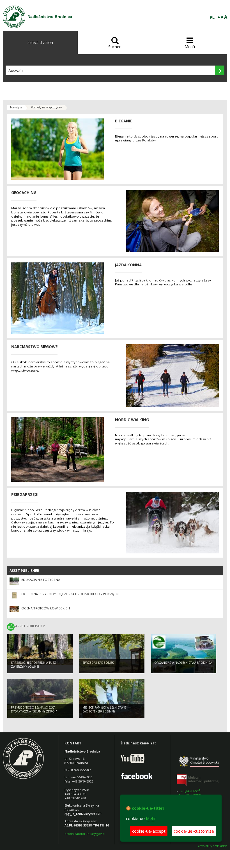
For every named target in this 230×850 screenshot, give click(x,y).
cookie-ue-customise (194, 831)
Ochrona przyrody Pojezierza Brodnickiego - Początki (70, 594)
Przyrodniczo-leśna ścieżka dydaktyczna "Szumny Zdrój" (34, 709)
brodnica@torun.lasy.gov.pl (85, 834)
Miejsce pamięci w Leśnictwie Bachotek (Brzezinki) (104, 709)
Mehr (151, 818)
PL (212, 18)
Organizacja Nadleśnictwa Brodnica (183, 663)
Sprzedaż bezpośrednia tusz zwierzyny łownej (33, 665)
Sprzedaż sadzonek (98, 663)
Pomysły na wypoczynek (46, 107)
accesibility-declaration (212, 845)
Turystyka (16, 107)
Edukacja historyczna (40, 579)
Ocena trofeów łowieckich (45, 608)
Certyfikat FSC (189, 791)
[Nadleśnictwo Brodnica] (14, 17)
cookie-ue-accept (148, 831)
